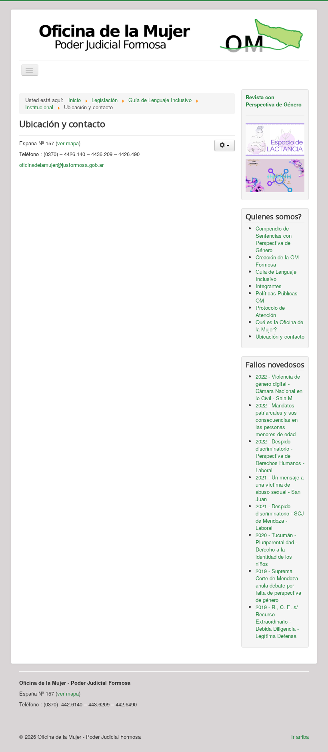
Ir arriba (300, 736)
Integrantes (269, 286)
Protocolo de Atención (270, 311)
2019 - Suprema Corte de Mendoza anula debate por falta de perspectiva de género (278, 585)
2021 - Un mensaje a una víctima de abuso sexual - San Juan (280, 488)
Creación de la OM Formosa (277, 260)
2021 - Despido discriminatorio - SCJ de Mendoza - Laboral (280, 516)
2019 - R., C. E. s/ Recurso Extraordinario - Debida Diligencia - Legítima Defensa (277, 621)
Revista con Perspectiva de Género (274, 100)
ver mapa (68, 143)
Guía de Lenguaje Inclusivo (276, 275)
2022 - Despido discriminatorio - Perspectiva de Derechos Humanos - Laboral (280, 455)
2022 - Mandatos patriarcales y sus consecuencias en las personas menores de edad (277, 419)
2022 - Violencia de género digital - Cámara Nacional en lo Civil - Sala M (279, 387)
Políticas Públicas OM (277, 296)
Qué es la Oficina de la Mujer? (279, 325)
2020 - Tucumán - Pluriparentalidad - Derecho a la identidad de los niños (276, 549)
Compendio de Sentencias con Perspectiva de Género (274, 239)
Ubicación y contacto (280, 336)
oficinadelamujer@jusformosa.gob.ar (61, 164)
